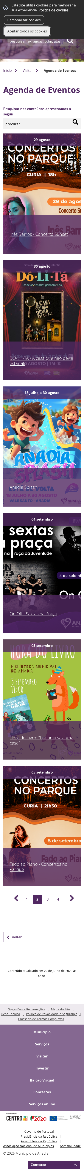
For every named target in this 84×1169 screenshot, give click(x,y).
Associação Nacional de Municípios (28, 1146)
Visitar (28, 70)
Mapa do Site (60, 1009)
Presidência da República (39, 1136)
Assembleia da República (39, 1141)
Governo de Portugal (39, 1131)
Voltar (17, 937)
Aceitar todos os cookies (27, 31)
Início (7, 70)
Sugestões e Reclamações (26, 1009)
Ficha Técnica (10, 1014)
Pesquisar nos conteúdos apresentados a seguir (37, 111)
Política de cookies (53, 10)
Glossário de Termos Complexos (41, 1019)
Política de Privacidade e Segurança (51, 1014)
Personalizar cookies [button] (24, 20)
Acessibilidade (70, 1146)
